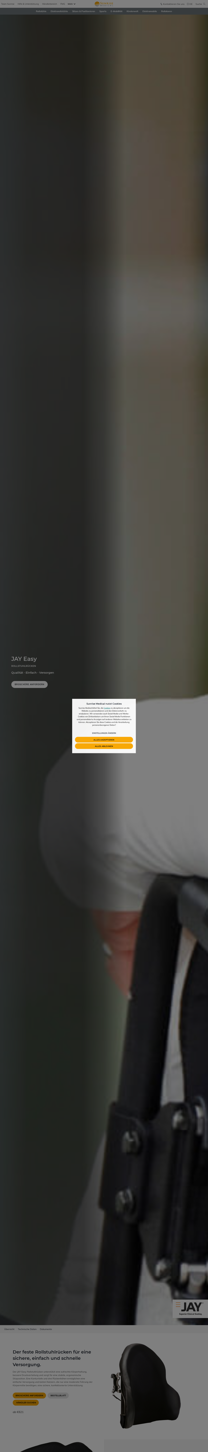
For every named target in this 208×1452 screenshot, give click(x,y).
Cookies (107, 708)
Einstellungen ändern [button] (104, 733)
